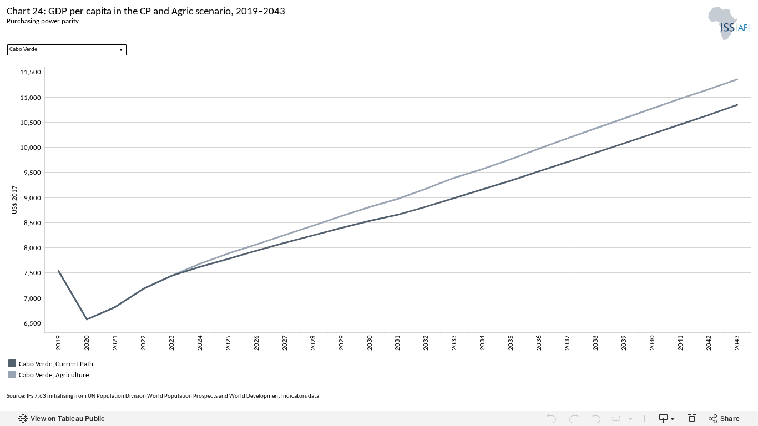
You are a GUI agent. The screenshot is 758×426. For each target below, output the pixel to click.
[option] (379, 363)
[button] (746, 362)
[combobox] (67, 49)
